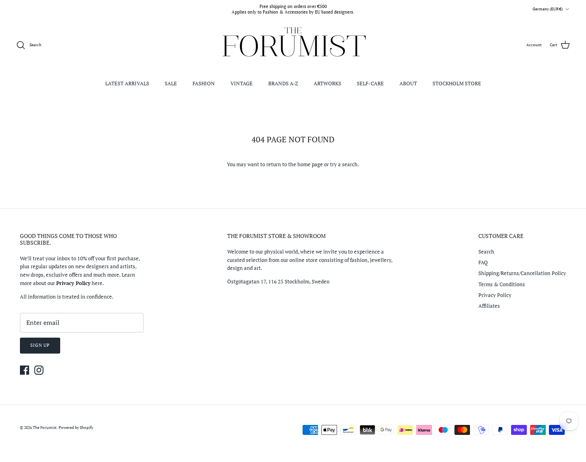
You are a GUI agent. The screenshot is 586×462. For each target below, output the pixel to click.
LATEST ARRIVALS (127, 83)
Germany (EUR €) (547, 9)
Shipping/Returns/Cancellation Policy (522, 273)
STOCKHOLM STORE (457, 83)
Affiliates (489, 305)
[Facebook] (24, 370)
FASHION (204, 83)
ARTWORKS (327, 83)
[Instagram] (38, 370)
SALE (171, 83)
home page (310, 164)
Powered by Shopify (76, 427)
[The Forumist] (293, 45)
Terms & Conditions (501, 284)
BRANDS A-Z (283, 83)
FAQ (483, 262)
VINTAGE (241, 83)
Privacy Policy (494, 295)
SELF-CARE (370, 83)
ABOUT (408, 83)
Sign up (40, 345)
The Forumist (45, 427)
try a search (344, 164)
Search (486, 251)
